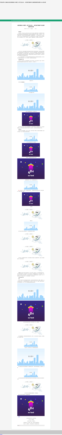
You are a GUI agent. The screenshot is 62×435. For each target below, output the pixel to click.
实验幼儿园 (30, 20)
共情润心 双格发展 (23, 20)
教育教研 (27, 20)
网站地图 (1, 434)
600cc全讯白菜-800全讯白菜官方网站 (16, 20)
